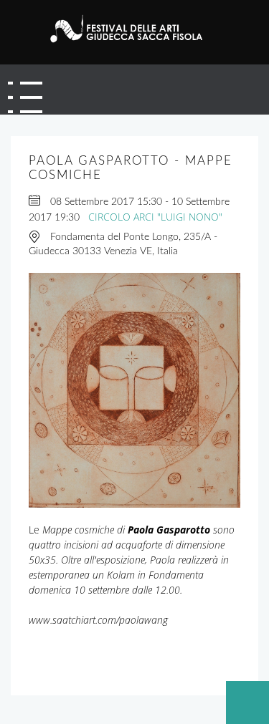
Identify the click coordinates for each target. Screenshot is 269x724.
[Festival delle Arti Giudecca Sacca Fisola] (131, 28)
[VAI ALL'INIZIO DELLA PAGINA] (247, 702)
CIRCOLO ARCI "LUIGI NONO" (155, 216)
